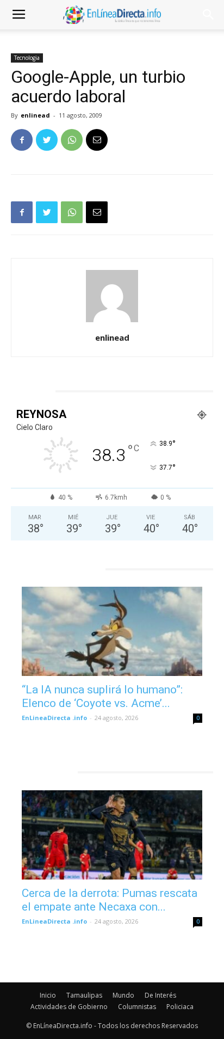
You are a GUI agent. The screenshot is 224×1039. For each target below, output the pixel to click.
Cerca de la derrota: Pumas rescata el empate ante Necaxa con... (109, 900)
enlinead (35, 115)
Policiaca (180, 1006)
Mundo (123, 995)
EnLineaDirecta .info (54, 718)
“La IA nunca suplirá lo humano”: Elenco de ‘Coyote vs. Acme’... (102, 696)
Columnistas (137, 1006)
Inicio (48, 995)
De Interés (160, 995)
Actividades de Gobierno (69, 1006)
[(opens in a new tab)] (112, 631)
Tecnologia (27, 58)
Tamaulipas (84, 995)
